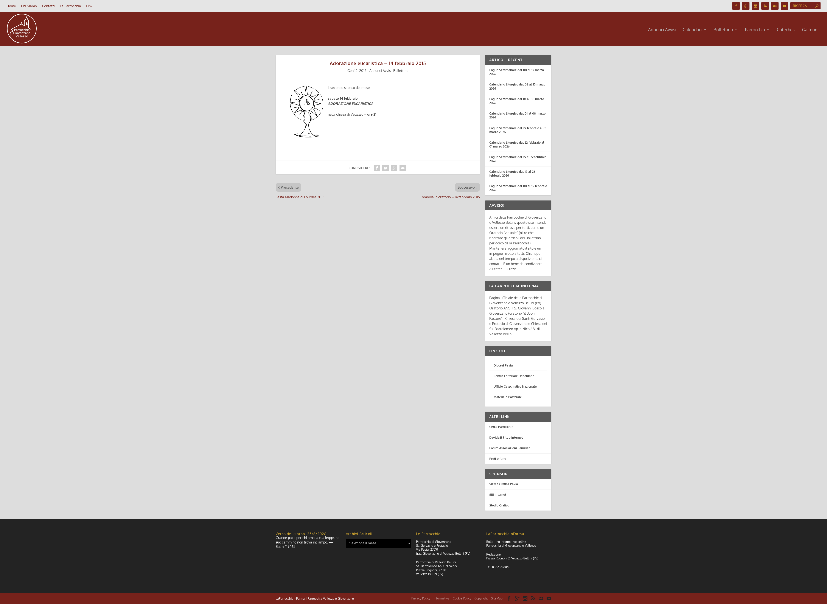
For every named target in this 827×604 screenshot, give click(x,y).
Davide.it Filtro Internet (506, 437)
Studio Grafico (499, 505)
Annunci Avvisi (662, 30)
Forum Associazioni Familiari (509, 448)
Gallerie (809, 30)
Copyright (481, 598)
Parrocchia (755, 30)
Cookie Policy (462, 598)
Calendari (692, 30)
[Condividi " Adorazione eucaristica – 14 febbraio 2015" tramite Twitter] (385, 168)
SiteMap (496, 598)
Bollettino (723, 30)
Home (11, 6)
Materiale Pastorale (508, 397)
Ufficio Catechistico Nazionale (515, 386)
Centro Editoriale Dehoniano (514, 376)
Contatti (48, 6)
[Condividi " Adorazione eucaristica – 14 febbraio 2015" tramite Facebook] (377, 168)
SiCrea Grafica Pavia (503, 484)
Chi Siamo (29, 6)
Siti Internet (497, 494)
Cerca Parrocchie (501, 427)
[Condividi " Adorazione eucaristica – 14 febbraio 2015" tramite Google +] (394, 168)
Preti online (497, 458)
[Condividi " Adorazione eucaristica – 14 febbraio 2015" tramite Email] (402, 168)
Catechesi (786, 30)
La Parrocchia (70, 6)
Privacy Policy (420, 598)
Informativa (441, 598)
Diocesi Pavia (503, 365)
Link (89, 6)
